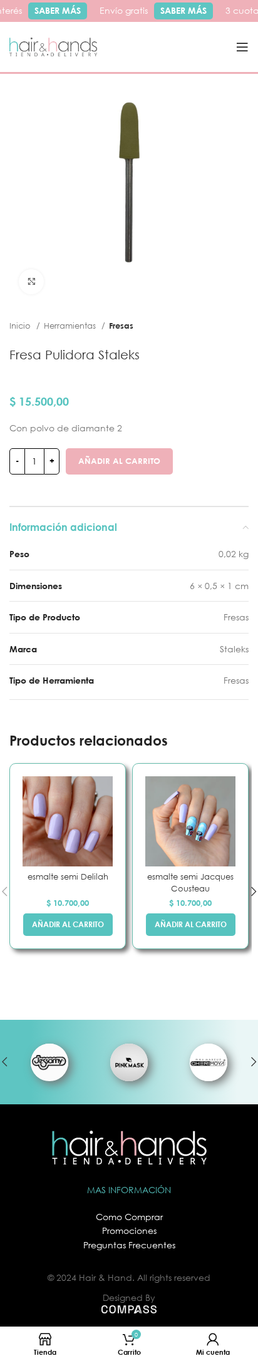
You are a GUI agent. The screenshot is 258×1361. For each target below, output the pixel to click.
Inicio (21, 326)
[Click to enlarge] (31, 281)
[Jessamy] (49, 1062)
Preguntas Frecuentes (129, 1245)
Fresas (121, 326)
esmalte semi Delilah (68, 876)
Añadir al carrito (119, 461)
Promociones (129, 1230)
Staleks (234, 649)
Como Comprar (129, 1216)
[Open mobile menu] (242, 46)
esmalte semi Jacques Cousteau (190, 882)
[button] (68, 924)
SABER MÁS (55, 10)
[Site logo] (53, 46)
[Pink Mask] (128, 1062)
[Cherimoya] (209, 1062)
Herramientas (71, 326)
